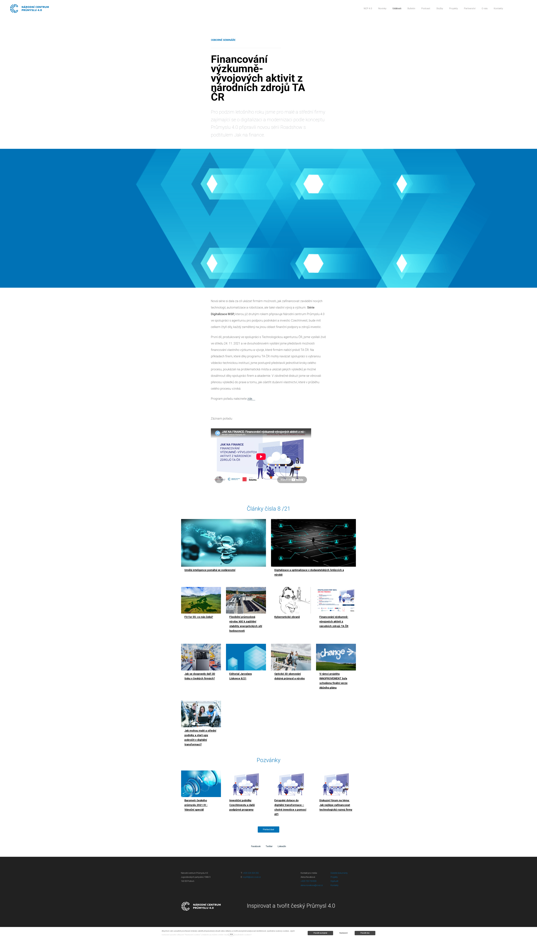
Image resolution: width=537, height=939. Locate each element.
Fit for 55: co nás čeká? (198, 616)
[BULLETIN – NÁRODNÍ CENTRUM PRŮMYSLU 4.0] (30, 8)
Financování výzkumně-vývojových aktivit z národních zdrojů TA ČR (333, 621)
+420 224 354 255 (251, 873)
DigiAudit (334, 881)
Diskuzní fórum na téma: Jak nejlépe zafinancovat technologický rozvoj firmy (335, 805)
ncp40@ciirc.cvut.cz (252, 877)
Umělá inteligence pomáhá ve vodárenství (209, 570)
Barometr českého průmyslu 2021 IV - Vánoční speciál (196, 805)
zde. (250, 398)
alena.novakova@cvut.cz (312, 885)
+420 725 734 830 (309, 881)
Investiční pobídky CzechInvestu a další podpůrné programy (242, 805)
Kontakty (334, 885)
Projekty (334, 877)
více (231, 934)
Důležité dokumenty (339, 873)
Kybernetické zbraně (287, 616)
